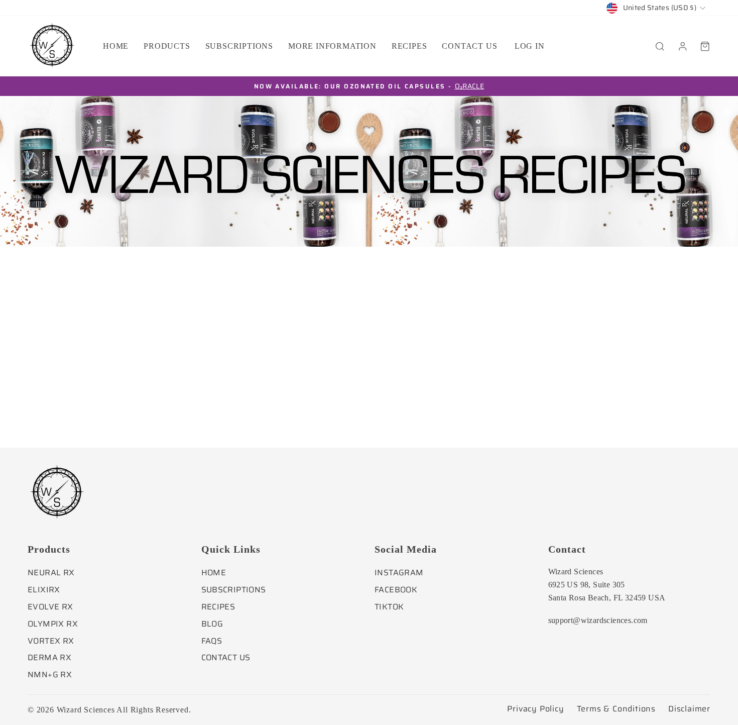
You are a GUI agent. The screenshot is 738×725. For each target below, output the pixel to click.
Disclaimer (689, 708)
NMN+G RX (50, 674)
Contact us (469, 46)
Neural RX (51, 572)
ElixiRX (44, 589)
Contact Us (226, 657)
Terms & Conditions (616, 708)
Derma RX (49, 657)
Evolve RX (50, 606)
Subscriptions (239, 46)
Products (167, 46)
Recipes (409, 46)
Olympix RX (53, 623)
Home (116, 46)
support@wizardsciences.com (598, 620)
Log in (530, 46)
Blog (212, 623)
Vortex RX (51, 641)
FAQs (211, 641)
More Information (332, 46)
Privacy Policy (535, 708)
